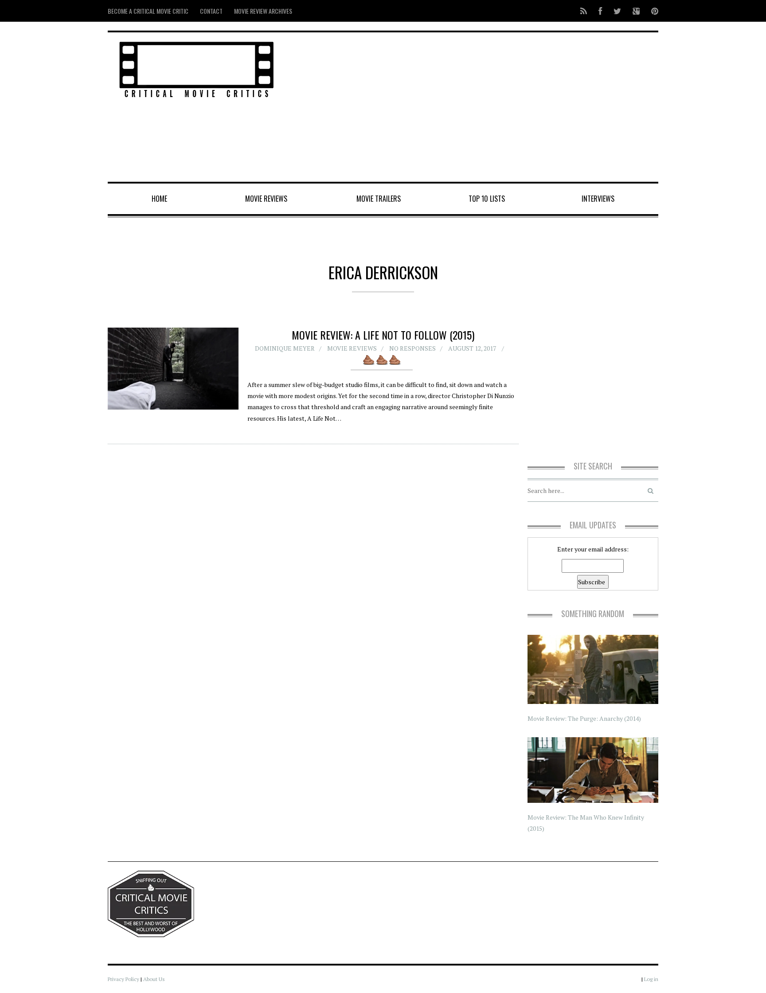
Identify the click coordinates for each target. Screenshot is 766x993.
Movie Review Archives (263, 11)
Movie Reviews (266, 198)
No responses (412, 348)
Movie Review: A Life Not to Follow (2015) (383, 335)
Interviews (598, 198)
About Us (154, 979)
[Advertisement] (476, 108)
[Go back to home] (196, 68)
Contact (211, 11)
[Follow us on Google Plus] (636, 11)
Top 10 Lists (487, 198)
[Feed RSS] (583, 11)
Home (159, 198)
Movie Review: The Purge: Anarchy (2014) (584, 718)
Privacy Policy (123, 979)
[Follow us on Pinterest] (652, 11)
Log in (651, 979)
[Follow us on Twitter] (617, 11)
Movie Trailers (378, 198)
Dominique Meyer (285, 348)
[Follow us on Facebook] (600, 11)
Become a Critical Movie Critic (148, 11)
